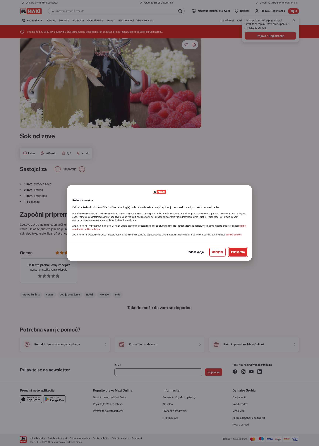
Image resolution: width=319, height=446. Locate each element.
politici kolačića (92, 229)
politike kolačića (233, 234)
